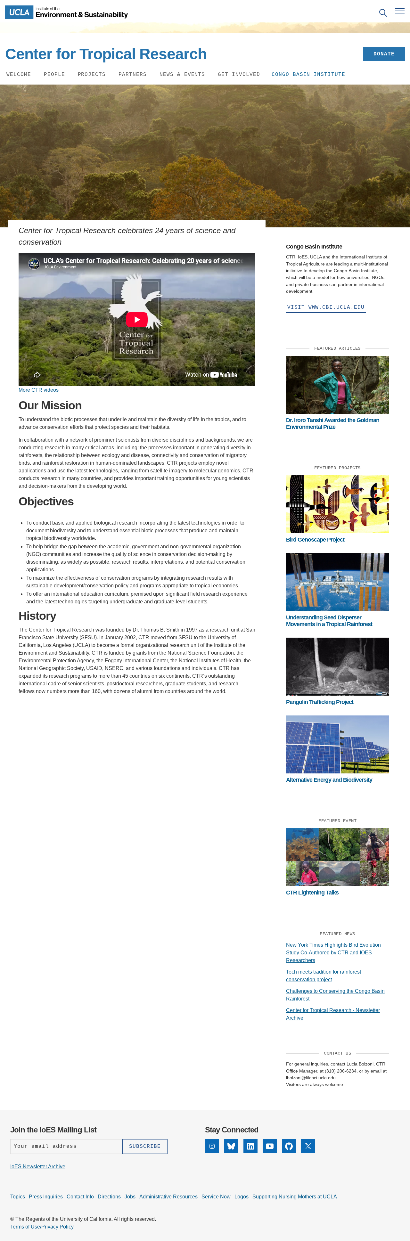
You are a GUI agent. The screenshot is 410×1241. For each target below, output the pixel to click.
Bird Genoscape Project (315, 539)
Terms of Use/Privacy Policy (42, 1226)
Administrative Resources (168, 1196)
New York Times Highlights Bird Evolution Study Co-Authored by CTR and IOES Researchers (333, 952)
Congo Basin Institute (308, 75)
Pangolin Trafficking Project (319, 702)
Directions (109, 1196)
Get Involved (239, 75)
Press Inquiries (46, 1196)
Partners (133, 75)
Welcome (18, 75)
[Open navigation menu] (399, 10)
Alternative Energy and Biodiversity (329, 780)
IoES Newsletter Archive (37, 1166)
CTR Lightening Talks (312, 892)
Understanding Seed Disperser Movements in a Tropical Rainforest (329, 620)
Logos (241, 1196)
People (54, 75)
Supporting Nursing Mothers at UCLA (294, 1196)
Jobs (130, 1196)
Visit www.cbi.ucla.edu (326, 307)
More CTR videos (39, 390)
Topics (17, 1196)
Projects (92, 75)
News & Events (182, 75)
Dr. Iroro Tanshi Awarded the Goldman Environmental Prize (332, 423)
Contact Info (80, 1196)
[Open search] (383, 14)
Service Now (216, 1196)
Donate (384, 54)
